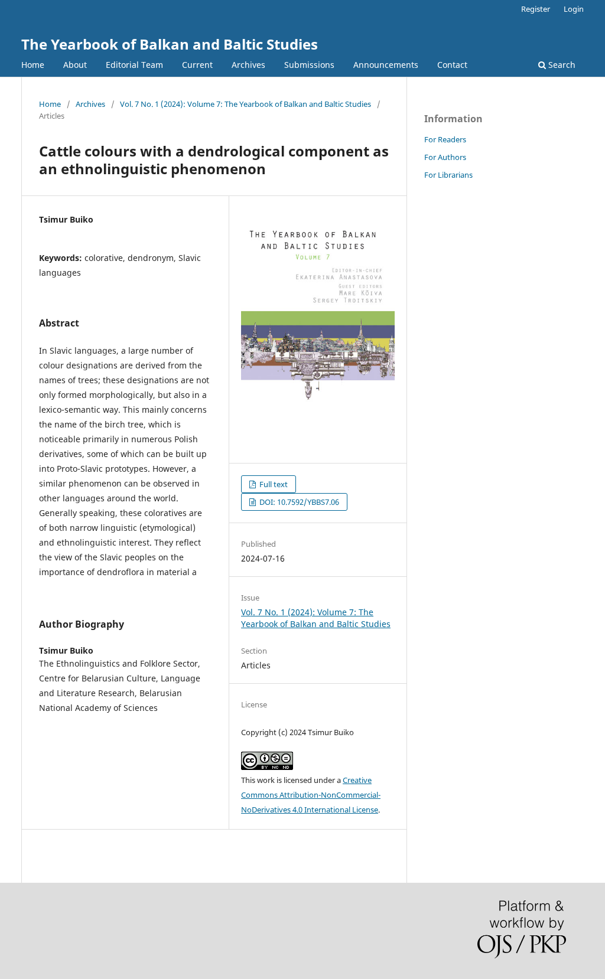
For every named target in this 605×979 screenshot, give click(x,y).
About (75, 64)
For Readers (445, 139)
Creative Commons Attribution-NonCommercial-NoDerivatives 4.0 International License (310, 795)
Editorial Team (134, 64)
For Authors (445, 157)
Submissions (309, 64)
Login (574, 9)
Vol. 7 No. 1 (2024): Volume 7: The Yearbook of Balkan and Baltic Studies (245, 104)
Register (535, 9)
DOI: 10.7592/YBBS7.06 (298, 502)
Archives (248, 64)
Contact (452, 64)
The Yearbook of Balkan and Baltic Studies (169, 44)
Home (32, 64)
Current (197, 64)
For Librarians (448, 174)
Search (560, 64)
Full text (273, 484)
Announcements (385, 64)
